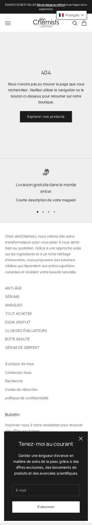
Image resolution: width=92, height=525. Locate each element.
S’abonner (46, 506)
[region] (46, 186)
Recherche (14, 381)
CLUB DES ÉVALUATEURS (26, 330)
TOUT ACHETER (18, 313)
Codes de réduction (21, 389)
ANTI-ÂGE (13, 288)
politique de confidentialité (26, 398)
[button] (71, 15)
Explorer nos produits (46, 116)
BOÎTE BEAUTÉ (17, 339)
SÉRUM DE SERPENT (22, 347)
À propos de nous (19, 363)
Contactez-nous (18, 372)
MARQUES (13, 305)
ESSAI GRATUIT (18, 322)
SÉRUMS (12, 296)
